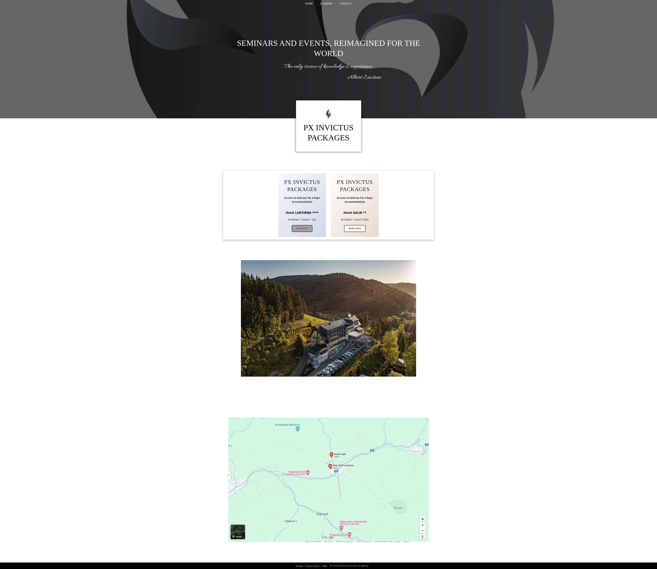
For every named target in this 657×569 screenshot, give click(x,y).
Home (309, 3)
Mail (325, 566)
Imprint (299, 566)
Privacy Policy (313, 566)
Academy (326, 3)
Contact (346, 3)
